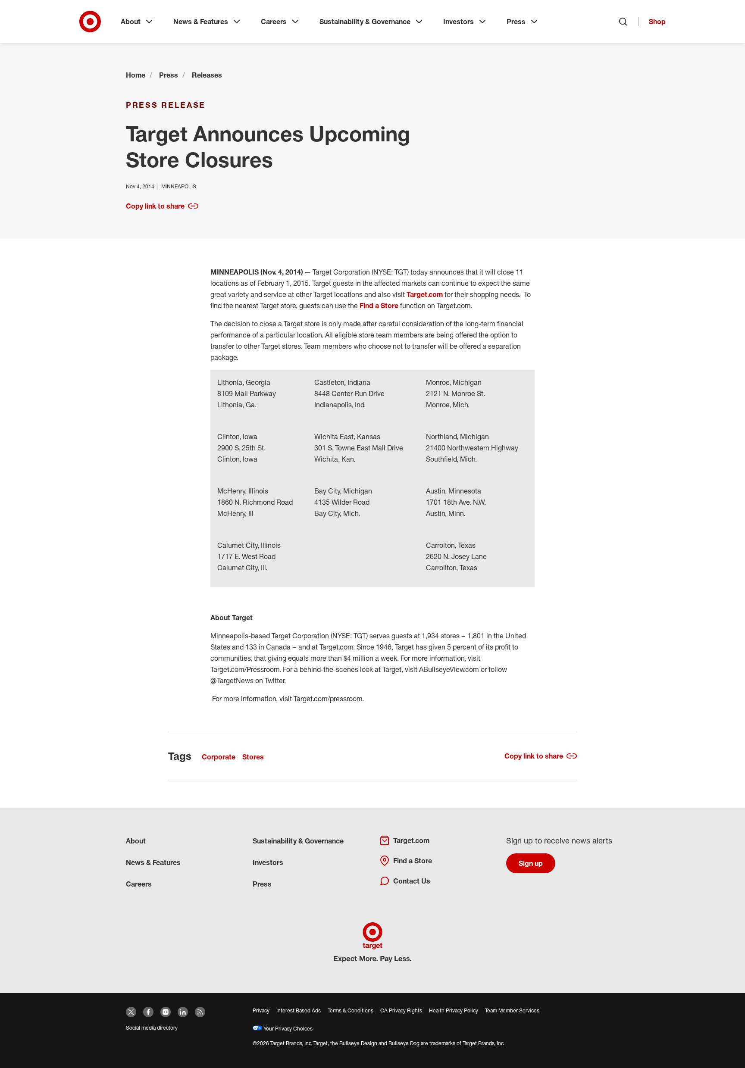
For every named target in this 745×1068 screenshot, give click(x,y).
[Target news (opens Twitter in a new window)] (131, 1012)
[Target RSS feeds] (200, 1012)
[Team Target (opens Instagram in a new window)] (165, 1012)
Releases (207, 75)
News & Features (200, 21)
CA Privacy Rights (401, 1010)
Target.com (425, 294)
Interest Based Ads (298, 1010)
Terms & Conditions (350, 1010)
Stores (253, 757)
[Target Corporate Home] (90, 21)
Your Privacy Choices (287, 1028)
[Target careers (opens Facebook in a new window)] (148, 1012)
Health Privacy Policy (453, 1010)
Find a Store (379, 305)
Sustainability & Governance (364, 21)
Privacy (261, 1010)
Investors (458, 21)
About (131, 21)
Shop (657, 21)
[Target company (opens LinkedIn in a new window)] (183, 1012)
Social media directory (152, 1027)
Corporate (218, 757)
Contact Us (411, 881)
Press (516, 21)
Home (135, 75)
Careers (274, 21)
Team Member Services (512, 1010)
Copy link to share (155, 206)
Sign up (531, 863)
